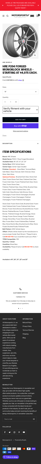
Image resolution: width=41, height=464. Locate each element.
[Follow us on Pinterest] (19, 432)
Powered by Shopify (20, 440)
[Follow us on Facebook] (5, 432)
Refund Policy (27, 322)
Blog (24, 338)
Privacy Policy (27, 326)
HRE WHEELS (7, 62)
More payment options (20, 131)
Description (7, 143)
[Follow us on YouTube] (23, 432)
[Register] (34, 419)
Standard (12, 169)
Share (4, 135)
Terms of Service (28, 330)
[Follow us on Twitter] (9, 432)
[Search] (7, 16)
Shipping (25, 334)
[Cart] (37, 16)
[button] (32, 16)
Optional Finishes (9, 177)
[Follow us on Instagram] (14, 432)
